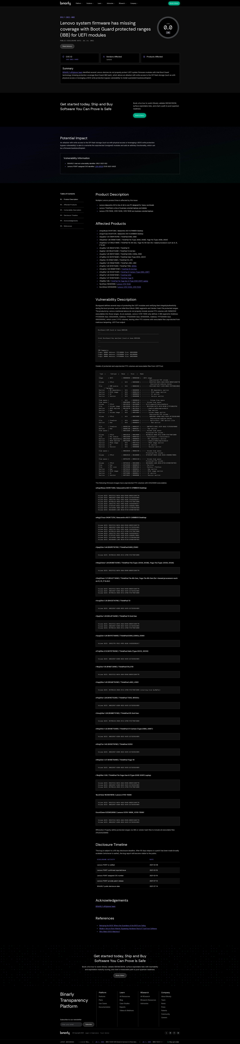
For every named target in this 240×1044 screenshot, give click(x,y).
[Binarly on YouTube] (178, 1033)
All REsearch (145, 996)
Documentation (104, 1007)
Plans (101, 1000)
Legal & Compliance (92, 1033)
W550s (134, 266)
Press (163, 1007)
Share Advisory (67, 46)
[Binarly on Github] (174, 1033)
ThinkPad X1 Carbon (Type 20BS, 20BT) (135, 272)
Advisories (110, 3)
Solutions (89, 3)
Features (102, 996)
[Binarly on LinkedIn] (170, 1033)
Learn (99, 3)
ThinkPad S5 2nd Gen (129, 269)
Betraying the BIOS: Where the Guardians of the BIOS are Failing (122, 925)
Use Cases (103, 1003)
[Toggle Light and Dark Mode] (178, 194)
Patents (164, 1010)
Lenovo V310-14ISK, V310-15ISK (129, 287)
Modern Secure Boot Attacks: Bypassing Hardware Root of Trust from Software (128, 928)
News (163, 1003)
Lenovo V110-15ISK (124, 284)
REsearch (122, 3)
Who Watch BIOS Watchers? (109, 931)
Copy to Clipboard (171, 330)
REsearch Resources (148, 1000)
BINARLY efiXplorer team (72, 72)
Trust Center (104, 1033)
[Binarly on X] (166, 1033)
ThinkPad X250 (125, 275)
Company (133, 3)
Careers (164, 1018)
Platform (78, 3)
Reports (122, 1007)
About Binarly (166, 996)
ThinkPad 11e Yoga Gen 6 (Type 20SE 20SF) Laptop (129, 281)
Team (163, 1000)
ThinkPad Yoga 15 (126, 278)
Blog (121, 1000)
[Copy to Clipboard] (77, 17)
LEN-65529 (99, 166)
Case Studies (125, 1003)
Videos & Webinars (127, 1010)
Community (165, 1014)
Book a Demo (174, 3)
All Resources (125, 996)
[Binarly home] (65, 3)
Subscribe (89, 1024)
